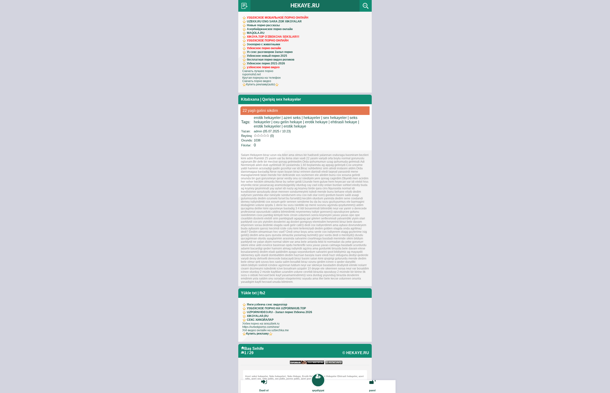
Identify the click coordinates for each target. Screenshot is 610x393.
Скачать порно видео (256, 81)
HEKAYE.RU (305, 6)
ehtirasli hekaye (343, 122)
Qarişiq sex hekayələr (281, 99)
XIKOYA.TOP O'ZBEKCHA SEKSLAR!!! (273, 36)
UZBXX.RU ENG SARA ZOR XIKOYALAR (274, 21)
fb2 (262, 293)
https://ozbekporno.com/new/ (260, 327)
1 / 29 (249, 353)
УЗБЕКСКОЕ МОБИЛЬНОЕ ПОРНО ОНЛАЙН (277, 17)
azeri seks (292, 118)
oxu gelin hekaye (287, 122)
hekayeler (312, 118)
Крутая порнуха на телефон (261, 77)
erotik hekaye (316, 122)
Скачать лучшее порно (257, 71)
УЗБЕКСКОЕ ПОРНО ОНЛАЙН (268, 40)
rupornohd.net (251, 74)
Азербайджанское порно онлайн (270, 29)
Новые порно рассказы (263, 25)
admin (258, 131)
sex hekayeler (335, 118)
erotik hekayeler (267, 118)
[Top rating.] (333, 363)
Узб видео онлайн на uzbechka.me (265, 330)
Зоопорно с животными (263, 44)
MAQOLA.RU (255, 33)
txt (254, 293)
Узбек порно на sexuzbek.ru (261, 323)
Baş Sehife (254, 348)
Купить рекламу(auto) (260, 84)
